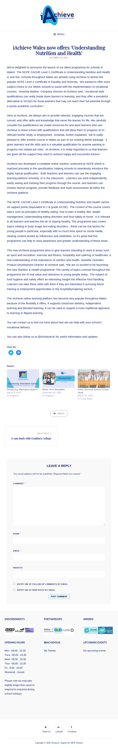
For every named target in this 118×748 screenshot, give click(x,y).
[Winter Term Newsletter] (58, 378)
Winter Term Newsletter (53, 389)
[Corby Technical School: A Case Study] (94, 378)
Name (17, 534)
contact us (24, 322)
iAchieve (55, 743)
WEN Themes (77, 743)
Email (17, 551)
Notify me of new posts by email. (36, 590)
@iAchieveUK (46, 336)
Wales (61, 413)
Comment (19, 484)
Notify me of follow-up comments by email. (42, 584)
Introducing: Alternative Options (22, 389)
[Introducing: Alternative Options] (23, 378)
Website (18, 568)
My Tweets (50, 650)
